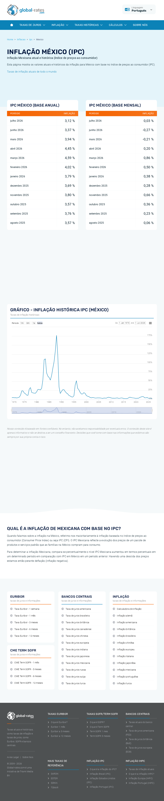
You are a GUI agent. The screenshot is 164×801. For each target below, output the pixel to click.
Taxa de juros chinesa (77, 636)
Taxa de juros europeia (77, 643)
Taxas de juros (31, 24)
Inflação (58, 24)
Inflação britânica (126, 629)
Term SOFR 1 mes (99, 731)
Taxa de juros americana (78, 609)
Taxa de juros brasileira (78, 615)
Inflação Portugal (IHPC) (141, 783)
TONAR (54, 787)
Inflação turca (124, 683)
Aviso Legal (13, 757)
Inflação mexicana (126, 669)
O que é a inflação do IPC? (103, 769)
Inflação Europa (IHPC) (141, 778)
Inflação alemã (124, 615)
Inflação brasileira (126, 636)
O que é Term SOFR (99, 727)
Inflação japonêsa (126, 663)
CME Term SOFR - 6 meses (27, 676)
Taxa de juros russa (76, 669)
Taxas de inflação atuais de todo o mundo (32, 71)
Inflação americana (127, 622)
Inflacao (21, 39)
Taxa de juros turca (76, 683)
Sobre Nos (27, 757)
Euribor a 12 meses (61, 736)
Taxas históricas (87, 24)
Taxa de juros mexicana (78, 663)
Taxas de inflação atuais (141, 769)
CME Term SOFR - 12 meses (28, 683)
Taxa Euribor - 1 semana (26, 609)
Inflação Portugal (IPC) (102, 787)
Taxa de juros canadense (78, 629)
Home (10, 39)
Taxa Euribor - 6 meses (26, 629)
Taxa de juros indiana (77, 649)
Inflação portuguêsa (127, 676)
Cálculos (116, 24)
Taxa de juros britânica (77, 622)
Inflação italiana (125, 656)
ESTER (54, 778)
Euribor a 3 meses (60, 731)
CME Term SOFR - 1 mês (26, 662)
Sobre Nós (140, 24)
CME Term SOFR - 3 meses (27, 669)
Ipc (31, 39)
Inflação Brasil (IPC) (100, 774)
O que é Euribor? (59, 722)
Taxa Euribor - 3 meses (26, 622)
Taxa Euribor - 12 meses (26, 636)
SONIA (54, 783)
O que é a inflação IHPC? (141, 774)
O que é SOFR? (97, 722)
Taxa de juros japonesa (78, 656)
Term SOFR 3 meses (100, 736)
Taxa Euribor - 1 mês (24, 615)
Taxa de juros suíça (76, 676)
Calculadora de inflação (129, 609)
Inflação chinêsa (125, 643)
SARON (54, 773)
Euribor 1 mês (58, 727)
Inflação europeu (126, 649)
